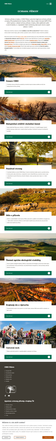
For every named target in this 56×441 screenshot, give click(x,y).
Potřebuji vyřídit (9, 377)
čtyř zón (22, 38)
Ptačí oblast (34, 44)
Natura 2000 (44, 44)
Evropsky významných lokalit (14, 46)
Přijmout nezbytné (20, 437)
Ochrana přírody (9, 375)
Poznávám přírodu (9, 404)
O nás (7, 415)
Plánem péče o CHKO (22, 36)
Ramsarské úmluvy (8, 44)
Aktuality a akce (9, 379)
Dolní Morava (11, 42)
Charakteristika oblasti (10, 372)
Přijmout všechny (48, 437)
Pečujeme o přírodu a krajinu (11, 411)
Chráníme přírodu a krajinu (11, 409)
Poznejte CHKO (8, 370)
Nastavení (6, 437)
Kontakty (7, 381)
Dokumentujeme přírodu (10, 413)
